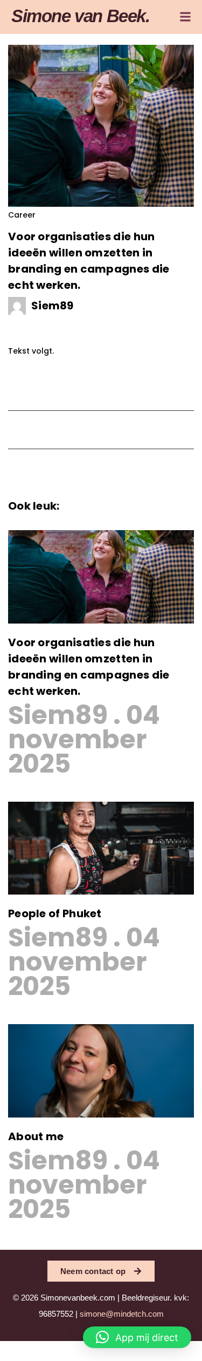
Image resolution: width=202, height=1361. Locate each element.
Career (22, 214)
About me (36, 1136)
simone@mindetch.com (122, 1313)
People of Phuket (55, 913)
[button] (137, 1337)
